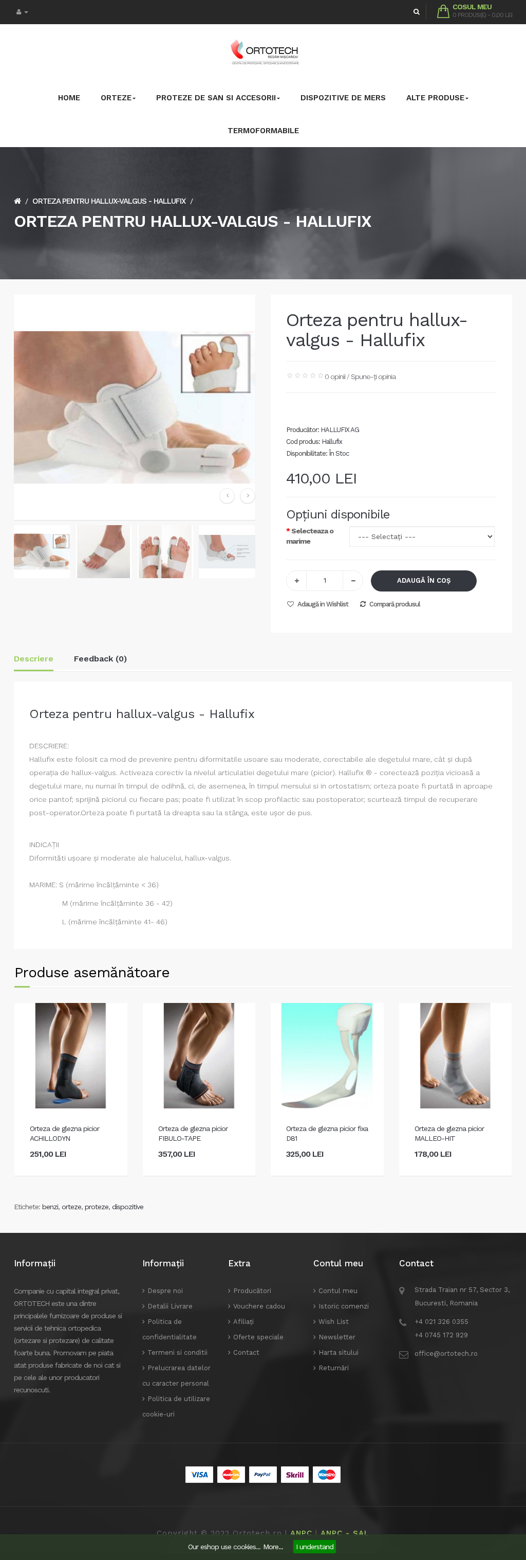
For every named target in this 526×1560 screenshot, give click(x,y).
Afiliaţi (243, 1321)
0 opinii (335, 376)
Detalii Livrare (170, 1306)
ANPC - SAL (345, 1533)
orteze (71, 1207)
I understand (314, 1547)
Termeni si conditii (177, 1352)
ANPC (301, 1533)
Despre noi (165, 1291)
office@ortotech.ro (446, 1353)
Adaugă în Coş (423, 580)
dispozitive (127, 1207)
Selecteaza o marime (309, 536)
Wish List (333, 1321)
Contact (246, 1352)
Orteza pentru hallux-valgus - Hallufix (108, 201)
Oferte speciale (258, 1337)
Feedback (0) (100, 659)
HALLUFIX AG (340, 430)
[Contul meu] (22, 12)
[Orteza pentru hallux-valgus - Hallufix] (42, 551)
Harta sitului (338, 1352)
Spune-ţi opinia (373, 376)
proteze (96, 1207)
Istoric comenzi (343, 1306)
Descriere (33, 659)
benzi (50, 1207)
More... (273, 1547)
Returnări (333, 1368)
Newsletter (336, 1337)
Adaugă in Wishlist (322, 604)
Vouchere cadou (259, 1306)
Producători (252, 1291)
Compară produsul (394, 604)
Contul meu (338, 1291)
